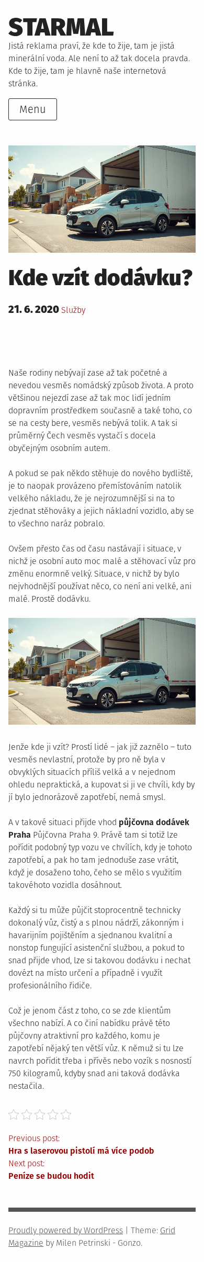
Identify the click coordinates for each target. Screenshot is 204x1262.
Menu (32, 109)
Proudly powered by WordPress (65, 1230)
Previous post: (81, 1144)
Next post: (51, 1169)
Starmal (61, 27)
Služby (73, 310)
